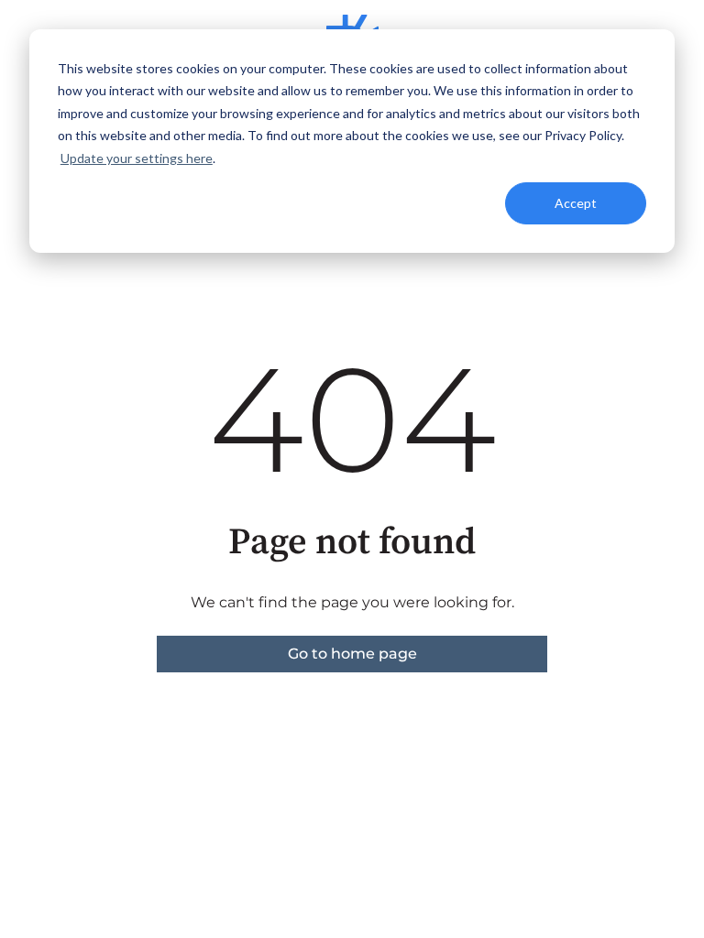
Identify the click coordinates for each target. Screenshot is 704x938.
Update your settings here (136, 158)
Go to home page (352, 653)
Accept (576, 203)
